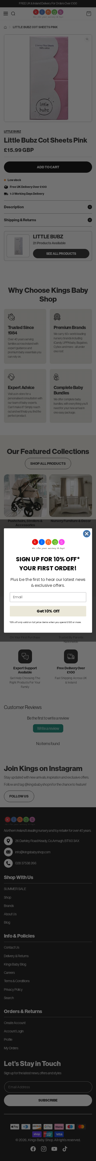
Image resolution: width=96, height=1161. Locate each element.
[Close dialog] (86, 533)
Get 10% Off (48, 611)
